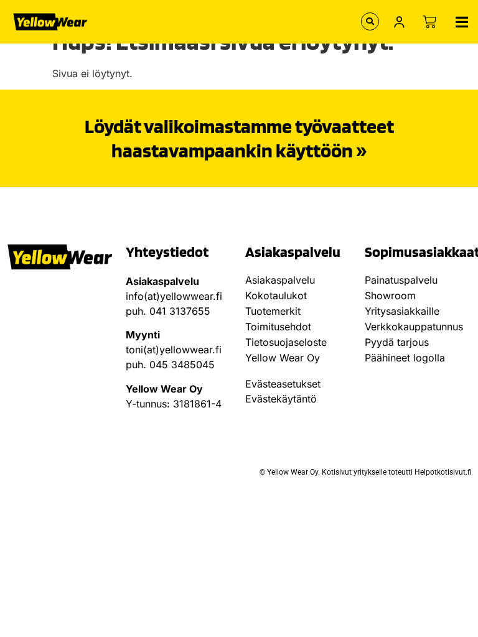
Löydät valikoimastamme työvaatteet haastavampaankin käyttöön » (239, 138)
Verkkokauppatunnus (414, 326)
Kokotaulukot (276, 295)
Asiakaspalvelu (280, 280)
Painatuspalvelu (401, 280)
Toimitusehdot (278, 326)
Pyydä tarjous (397, 342)
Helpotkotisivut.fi (443, 472)
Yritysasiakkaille (402, 311)
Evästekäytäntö (281, 399)
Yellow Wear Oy (282, 357)
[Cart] (429, 22)
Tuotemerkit (273, 311)
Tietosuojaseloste (286, 342)
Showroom (390, 295)
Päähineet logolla (405, 357)
